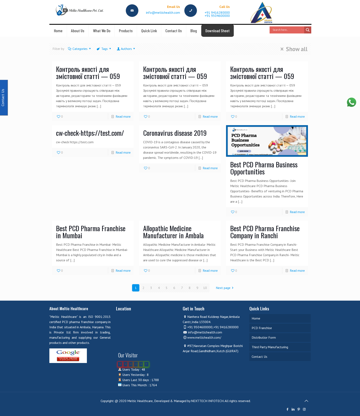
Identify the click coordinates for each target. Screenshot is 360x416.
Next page (223, 288)
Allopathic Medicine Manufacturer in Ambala (173, 231)
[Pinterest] (298, 409)
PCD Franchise (262, 328)
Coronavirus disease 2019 (175, 133)
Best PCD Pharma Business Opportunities (264, 168)
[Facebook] (287, 409)
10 (205, 288)
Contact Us (259, 356)
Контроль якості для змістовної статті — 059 (88, 72)
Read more (123, 116)
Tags (104, 49)
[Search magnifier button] (307, 29)
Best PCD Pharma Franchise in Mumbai (90, 231)
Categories (80, 49)
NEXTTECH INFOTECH (207, 401)
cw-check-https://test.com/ (90, 133)
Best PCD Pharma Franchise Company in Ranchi (265, 231)
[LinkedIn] (293, 409)
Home (256, 318)
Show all (297, 49)
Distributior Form (264, 337)
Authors (126, 49)
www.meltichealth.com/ (204, 337)
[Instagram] (304, 409)
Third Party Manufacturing (270, 347)
